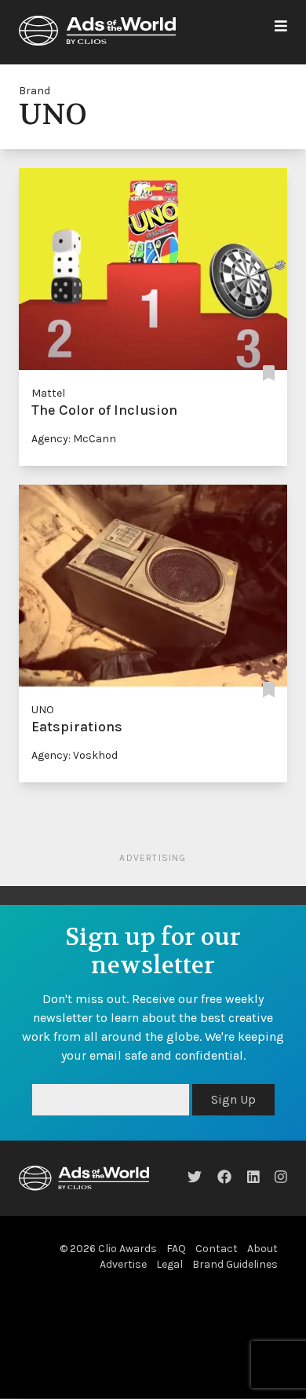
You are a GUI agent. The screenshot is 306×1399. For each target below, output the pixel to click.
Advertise (123, 1264)
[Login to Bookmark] (269, 374)
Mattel (48, 393)
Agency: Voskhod (74, 755)
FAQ (176, 1248)
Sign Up (233, 1099)
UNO (42, 709)
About (262, 1248)
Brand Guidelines (235, 1264)
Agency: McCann (73, 438)
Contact (216, 1248)
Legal (169, 1264)
